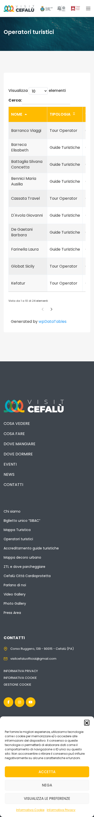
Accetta (47, 771)
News (9, 474)
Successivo (51, 309)
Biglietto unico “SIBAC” (22, 520)
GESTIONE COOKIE (17, 684)
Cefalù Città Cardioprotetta (27, 575)
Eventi (10, 464)
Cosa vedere (17, 423)
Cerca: (15, 100)
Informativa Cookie (30, 810)
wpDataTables (53, 321)
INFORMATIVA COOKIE (20, 677)
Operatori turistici (18, 539)
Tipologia (60, 114)
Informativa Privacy (61, 810)
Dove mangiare (19, 444)
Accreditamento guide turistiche (31, 548)
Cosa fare (14, 433)
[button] (86, 722)
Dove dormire (18, 454)
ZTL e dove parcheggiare (24, 566)
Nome (16, 114)
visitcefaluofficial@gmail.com (33, 658)
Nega (47, 785)
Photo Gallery (15, 603)
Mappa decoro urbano (22, 557)
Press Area (12, 612)
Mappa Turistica (17, 529)
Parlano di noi (15, 585)
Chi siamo (12, 511)
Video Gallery (15, 594)
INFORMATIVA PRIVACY (21, 671)
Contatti (13, 484)
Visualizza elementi (37, 90)
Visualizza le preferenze (47, 798)
